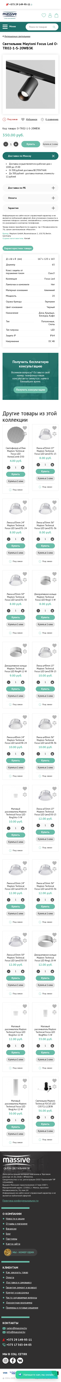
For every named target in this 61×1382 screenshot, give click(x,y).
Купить (31, 144)
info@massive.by (16, 1332)
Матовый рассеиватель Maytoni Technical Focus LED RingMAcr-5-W (45, 1030)
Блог (8, 1233)
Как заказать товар (17, 1272)
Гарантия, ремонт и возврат (21, 1287)
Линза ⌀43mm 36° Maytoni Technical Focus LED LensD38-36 (45, 740)
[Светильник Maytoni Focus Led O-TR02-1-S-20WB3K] (30, 84)
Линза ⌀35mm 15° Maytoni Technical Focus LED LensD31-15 (45, 451)
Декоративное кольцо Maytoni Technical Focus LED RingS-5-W (45, 597)
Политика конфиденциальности (20, 1200)
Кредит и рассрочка (17, 1292)
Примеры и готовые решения (22, 1307)
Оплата (12, 197)
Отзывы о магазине (16, 1223)
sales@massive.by (17, 1328)
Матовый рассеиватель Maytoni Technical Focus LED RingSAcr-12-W (15, 1030)
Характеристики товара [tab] (18, 248)
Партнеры (11, 1239)
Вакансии (11, 1228)
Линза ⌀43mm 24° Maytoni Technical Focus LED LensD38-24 (16, 740)
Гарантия (13, 208)
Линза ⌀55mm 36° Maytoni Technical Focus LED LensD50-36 (45, 886)
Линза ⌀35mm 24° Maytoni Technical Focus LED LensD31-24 (16, 525)
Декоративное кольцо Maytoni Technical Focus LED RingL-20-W (45, 957)
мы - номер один (23, 1252)
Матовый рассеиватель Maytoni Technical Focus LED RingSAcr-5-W (15, 813)
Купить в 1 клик (50, 144)
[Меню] (5, 27)
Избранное (31, 119)
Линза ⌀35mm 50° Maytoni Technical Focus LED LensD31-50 (16, 597)
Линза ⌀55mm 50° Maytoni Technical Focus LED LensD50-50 (16, 957)
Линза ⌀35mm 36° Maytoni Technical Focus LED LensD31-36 (45, 525)
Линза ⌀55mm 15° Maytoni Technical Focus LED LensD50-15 (45, 811)
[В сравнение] (25, 434)
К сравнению (52, 119)
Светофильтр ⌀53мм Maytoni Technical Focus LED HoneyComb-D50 (16, 452)
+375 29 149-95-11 (19, 4)
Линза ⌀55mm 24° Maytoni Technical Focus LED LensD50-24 (16, 886)
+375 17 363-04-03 (19, 1345)
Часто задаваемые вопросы (21, 1297)
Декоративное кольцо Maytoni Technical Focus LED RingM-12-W (16, 668)
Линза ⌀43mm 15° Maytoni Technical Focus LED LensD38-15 (45, 668)
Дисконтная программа (19, 1302)
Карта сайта (13, 1244)
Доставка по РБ (17, 187)
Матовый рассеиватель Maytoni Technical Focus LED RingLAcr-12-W (15, 1105)
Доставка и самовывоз (19, 1282)
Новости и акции (15, 1218)
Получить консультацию (30, 389)
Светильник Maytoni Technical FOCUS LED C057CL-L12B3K (45, 1103)
